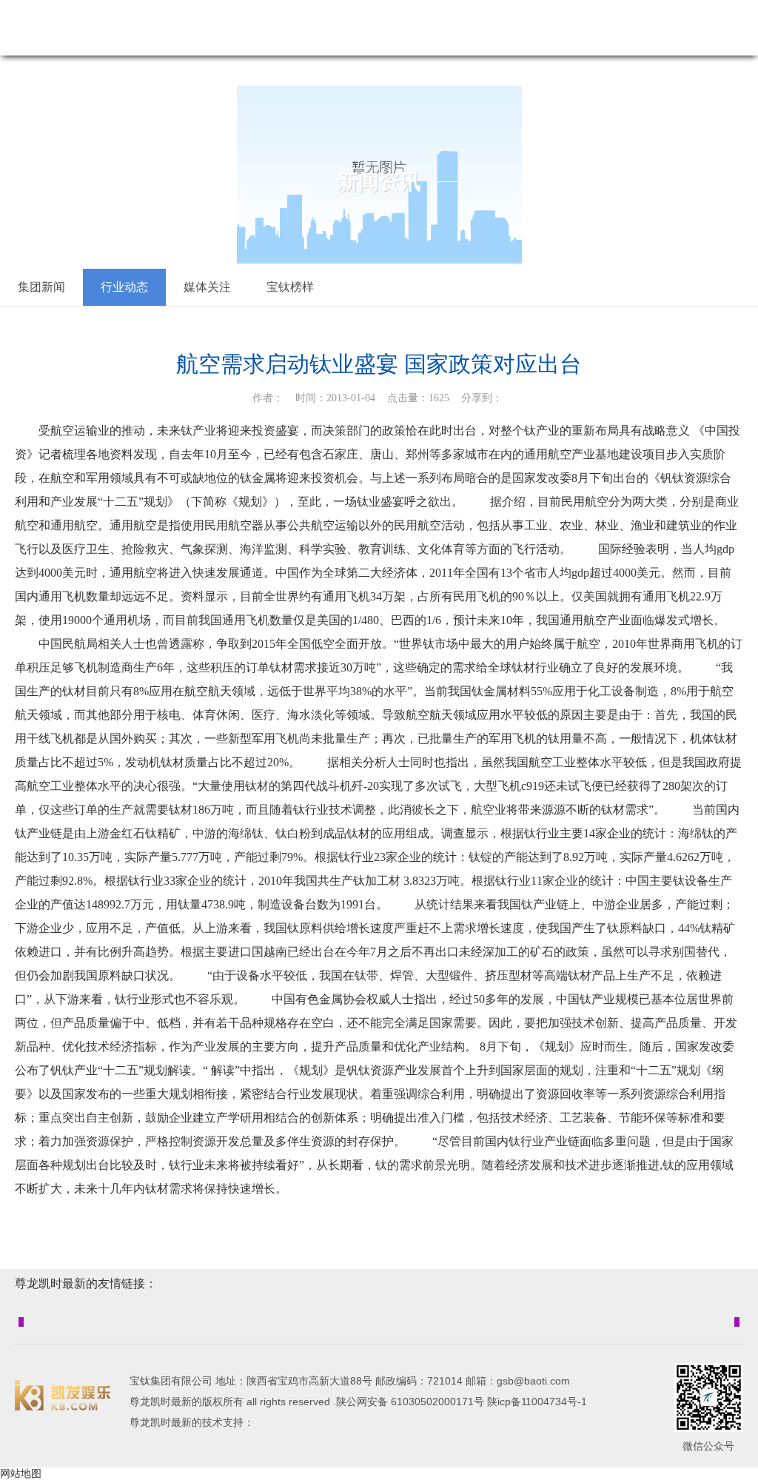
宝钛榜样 (290, 287)
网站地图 (20, 1473)
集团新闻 (41, 287)
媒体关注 (207, 287)
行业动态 (124, 287)
